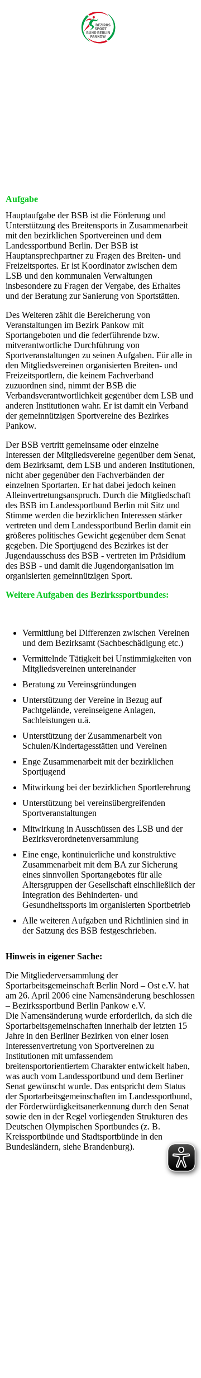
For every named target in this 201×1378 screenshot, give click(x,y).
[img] (100, 32)
